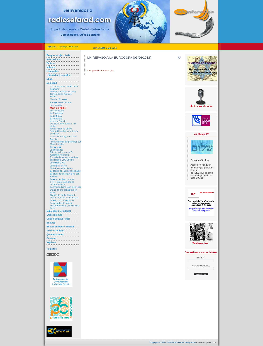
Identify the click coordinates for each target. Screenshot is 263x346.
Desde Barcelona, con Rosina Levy (64, 206)
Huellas (54, 96)
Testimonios (56, 105)
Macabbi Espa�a (58, 99)
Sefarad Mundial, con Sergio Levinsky (64, 132)
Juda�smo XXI (57, 162)
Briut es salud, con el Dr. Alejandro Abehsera (62, 153)
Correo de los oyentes (61, 94)
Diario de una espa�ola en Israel (63, 191)
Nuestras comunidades (61, 168)
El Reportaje (56, 118)
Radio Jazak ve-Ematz (61, 128)
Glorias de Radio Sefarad (62, 195)
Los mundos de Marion (61, 203)
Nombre (201, 257)
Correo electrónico (201, 265)
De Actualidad (57, 110)
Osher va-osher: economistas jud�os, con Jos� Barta (64, 199)
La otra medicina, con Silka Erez (65, 187)
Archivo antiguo (55, 230)
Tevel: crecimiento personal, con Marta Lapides (65, 143)
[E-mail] (179, 58)
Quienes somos (55, 234)
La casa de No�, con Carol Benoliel (63, 138)
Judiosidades (56, 150)
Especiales (53, 71)
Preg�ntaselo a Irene (60, 102)
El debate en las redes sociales (65, 171)
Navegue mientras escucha (100, 70)
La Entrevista (56, 113)
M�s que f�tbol (58, 108)
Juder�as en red (58, 166)
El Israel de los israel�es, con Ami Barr (64, 175)
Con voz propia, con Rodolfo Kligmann (64, 87)
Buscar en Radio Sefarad (60, 226)
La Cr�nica (56, 116)
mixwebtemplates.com (206, 342)
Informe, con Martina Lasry (63, 91)
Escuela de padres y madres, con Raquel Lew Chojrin (64, 158)
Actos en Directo (58, 121)
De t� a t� (55, 147)
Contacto (51, 238)
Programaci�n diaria (58, 55)
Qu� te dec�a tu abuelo (62, 179)
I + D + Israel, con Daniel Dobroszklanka (62, 183)
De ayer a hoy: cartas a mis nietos (63, 124)
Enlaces (51, 222)
